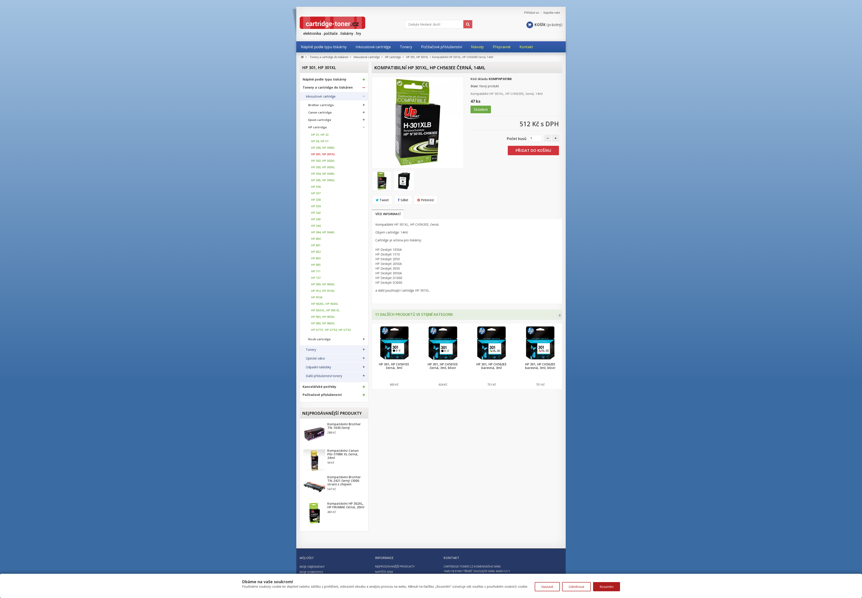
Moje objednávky (312, 567)
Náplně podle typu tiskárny (324, 79)
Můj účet (307, 558)
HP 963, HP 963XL (323, 323)
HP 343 (316, 219)
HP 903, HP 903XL (323, 284)
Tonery (311, 349)
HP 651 (316, 245)
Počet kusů (516, 138)
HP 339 (316, 206)
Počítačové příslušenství (322, 394)
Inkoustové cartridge (321, 96)
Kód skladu (479, 79)
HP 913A (317, 297)
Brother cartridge (321, 105)
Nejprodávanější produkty (332, 413)
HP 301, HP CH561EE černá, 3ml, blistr (443, 366)
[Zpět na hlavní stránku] (302, 57)
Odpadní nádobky (318, 367)
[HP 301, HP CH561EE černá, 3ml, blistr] (443, 343)
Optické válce (315, 358)
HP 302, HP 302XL (323, 160)
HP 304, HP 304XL (323, 173)
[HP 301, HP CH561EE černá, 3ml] (394, 343)
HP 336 (316, 186)
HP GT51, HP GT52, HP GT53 (331, 329)
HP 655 (316, 264)
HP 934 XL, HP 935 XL (325, 310)
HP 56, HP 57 (319, 141)
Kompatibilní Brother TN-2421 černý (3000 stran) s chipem (344, 480)
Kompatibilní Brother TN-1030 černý (344, 426)
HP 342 (316, 212)
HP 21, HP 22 (319, 134)
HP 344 (316, 225)
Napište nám (551, 13)
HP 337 (316, 193)
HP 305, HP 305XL (323, 180)
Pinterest (427, 200)
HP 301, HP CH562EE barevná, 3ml (491, 366)
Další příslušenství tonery (324, 376)
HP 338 (316, 199)
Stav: (474, 86)
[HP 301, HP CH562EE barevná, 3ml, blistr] (540, 343)
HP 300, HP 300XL (323, 147)
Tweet (384, 200)
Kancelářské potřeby (319, 386)
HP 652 (316, 251)
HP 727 (316, 277)
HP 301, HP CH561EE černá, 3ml (394, 366)
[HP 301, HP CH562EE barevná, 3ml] (491, 343)
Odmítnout (576, 587)
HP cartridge (317, 127)
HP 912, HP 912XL (323, 290)
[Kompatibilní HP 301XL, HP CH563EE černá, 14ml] (382, 181)
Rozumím (607, 587)
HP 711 (316, 271)
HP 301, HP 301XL (323, 154)
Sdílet (404, 200)
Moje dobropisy (311, 572)
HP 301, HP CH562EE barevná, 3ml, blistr (540, 366)
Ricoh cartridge (319, 339)
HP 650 (316, 238)
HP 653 (316, 258)
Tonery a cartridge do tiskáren (328, 87)
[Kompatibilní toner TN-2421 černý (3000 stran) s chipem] (314, 487)
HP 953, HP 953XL (323, 316)
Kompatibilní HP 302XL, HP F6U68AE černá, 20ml (345, 505)
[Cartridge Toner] (343, 26)
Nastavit (547, 587)
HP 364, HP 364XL (323, 232)
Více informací (387, 214)
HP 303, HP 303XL (323, 167)
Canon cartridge (320, 112)
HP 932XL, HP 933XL (324, 303)
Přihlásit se (531, 13)
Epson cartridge (319, 119)
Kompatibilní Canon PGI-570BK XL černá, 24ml (343, 454)
